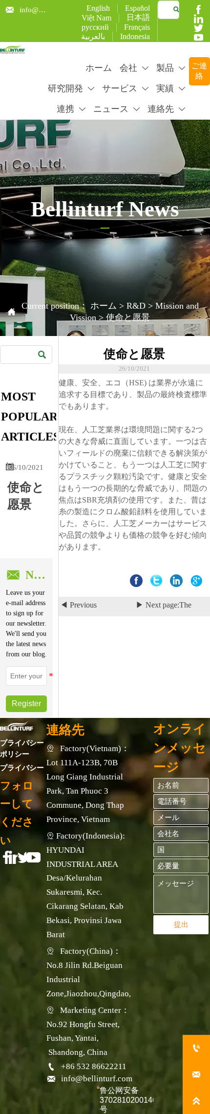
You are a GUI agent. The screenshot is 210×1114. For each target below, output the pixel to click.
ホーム (103, 306)
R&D (136, 306)
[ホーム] (12, 49)
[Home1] (16, 725)
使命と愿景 (128, 317)
